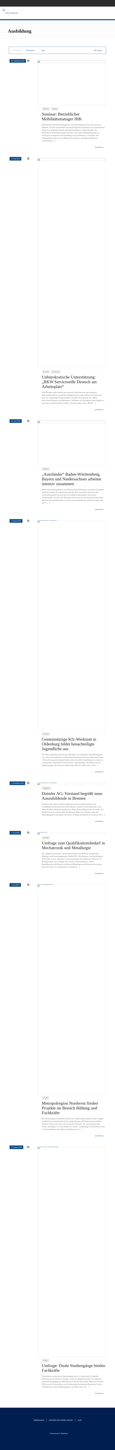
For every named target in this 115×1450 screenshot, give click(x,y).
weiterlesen (99, 147)
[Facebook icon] (105, 3)
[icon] (109, 3)
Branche (46, 109)
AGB (79, 1420)
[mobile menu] (110, 13)
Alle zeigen (98, 50)
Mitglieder (46, 788)
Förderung (55, 372)
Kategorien (30, 50)
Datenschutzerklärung (61, 1420)
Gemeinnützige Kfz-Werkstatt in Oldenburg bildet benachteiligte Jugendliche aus (69, 744)
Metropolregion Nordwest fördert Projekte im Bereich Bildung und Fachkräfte (70, 1108)
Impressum (39, 1420)
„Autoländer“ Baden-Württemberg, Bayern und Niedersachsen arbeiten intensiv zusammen (71, 479)
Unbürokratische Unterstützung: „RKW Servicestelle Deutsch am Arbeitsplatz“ (69, 382)
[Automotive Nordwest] (10, 13)
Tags (43, 50)
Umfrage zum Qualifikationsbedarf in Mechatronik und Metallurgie (73, 845)
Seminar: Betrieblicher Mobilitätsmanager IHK (62, 116)
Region (54, 109)
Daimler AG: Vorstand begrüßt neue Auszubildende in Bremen (72, 796)
